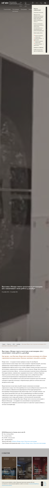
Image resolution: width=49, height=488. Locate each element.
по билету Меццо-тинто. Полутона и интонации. (24, 441)
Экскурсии (31, 9)
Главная (3, 344)
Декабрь (18, 344)
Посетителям (7, 9)
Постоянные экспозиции (15, 10)
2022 (14, 344)
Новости (9, 344)
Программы (24, 9)
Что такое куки (45, 484)
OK (42, 483)
